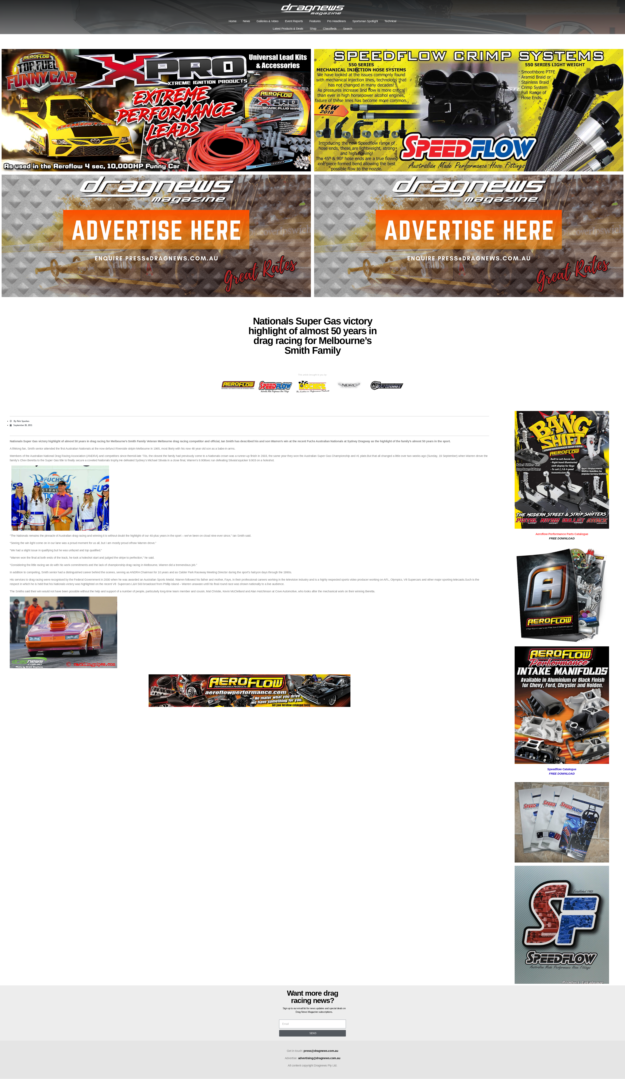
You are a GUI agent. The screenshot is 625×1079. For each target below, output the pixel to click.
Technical (390, 21)
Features (315, 21)
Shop (313, 28)
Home (232, 21)
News (246, 21)
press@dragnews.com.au (321, 1050)
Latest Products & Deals (288, 28)
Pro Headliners (336, 21)
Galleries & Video (267, 21)
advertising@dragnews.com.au (319, 1058)
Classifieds (330, 28)
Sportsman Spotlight (365, 21)
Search (347, 28)
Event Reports (294, 21)
